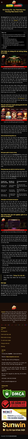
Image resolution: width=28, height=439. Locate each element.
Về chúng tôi (4, 331)
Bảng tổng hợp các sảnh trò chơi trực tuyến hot (14, 42)
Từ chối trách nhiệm (6, 340)
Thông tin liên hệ (5, 343)
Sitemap (3, 346)
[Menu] (2, 2)
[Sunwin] (14, 2)
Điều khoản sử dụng (6, 337)
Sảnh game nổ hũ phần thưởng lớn (12, 43)
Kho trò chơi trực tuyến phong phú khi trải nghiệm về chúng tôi (14, 37)
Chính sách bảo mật (6, 334)
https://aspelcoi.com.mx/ (12, 356)
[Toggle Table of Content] (24, 33)
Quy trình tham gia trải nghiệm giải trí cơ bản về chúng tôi (13, 45)
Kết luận (4, 48)
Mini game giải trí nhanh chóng (11, 40)
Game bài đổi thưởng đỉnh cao (10, 39)
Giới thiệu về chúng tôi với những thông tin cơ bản (14, 34)
